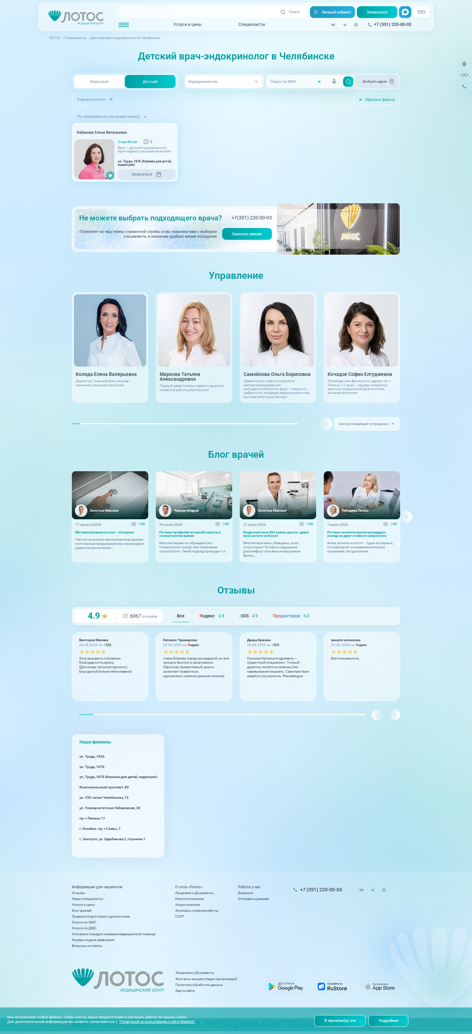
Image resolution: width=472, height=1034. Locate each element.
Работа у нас (249, 887)
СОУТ (179, 916)
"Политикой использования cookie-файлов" (157, 1021)
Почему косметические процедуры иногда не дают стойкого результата (356, 534)
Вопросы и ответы (87, 946)
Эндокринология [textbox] (202, 81)
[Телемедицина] (464, 67)
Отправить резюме (253, 899)
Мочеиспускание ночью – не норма (104, 532)
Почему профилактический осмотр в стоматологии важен (190, 534)
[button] (326, 424)
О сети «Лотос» (188, 887)
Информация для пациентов (97, 887)
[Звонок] (464, 89)
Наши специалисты (87, 899)
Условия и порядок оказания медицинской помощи (113, 934)
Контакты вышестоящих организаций (206, 979)
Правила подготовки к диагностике (101, 916)
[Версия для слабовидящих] (464, 75)
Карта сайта (185, 991)
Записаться (377, 12)
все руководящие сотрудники (364, 424)
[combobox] (224, 81)
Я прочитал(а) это (340, 1020)
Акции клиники (187, 905)
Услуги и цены (187, 24)
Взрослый (99, 81)
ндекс (211, 615)
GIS (248, 615)
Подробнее (388, 1020)
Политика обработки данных (199, 985)
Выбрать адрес (375, 81)
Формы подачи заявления (93, 940)
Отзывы (78, 893)
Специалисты (251, 24)
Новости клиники (189, 899)
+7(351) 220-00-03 (252, 217)
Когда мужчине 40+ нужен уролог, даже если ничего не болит (276, 534)
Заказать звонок (247, 233)
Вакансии (245, 893)
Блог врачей (82, 910)
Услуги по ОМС (84, 922)
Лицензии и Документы (194, 893)
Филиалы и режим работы (196, 910)
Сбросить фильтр (377, 99)
